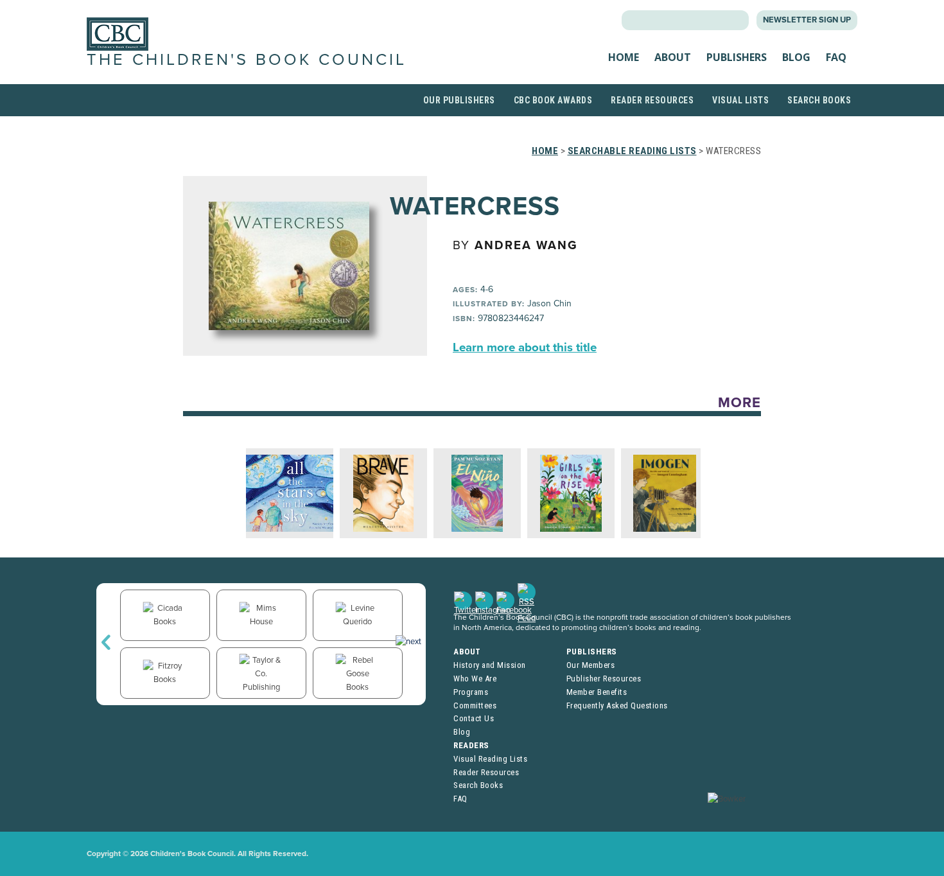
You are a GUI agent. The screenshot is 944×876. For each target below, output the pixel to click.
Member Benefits (596, 692)
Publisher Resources (604, 678)
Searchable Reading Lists (632, 151)
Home (623, 57)
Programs (470, 692)
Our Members (590, 665)
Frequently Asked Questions (617, 705)
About (672, 57)
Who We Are (474, 678)
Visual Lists (740, 100)
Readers (471, 745)
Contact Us (473, 718)
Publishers (736, 57)
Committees (474, 705)
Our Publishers (459, 100)
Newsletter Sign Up (807, 20)
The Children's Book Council (246, 59)
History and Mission (489, 665)
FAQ (836, 57)
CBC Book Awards (553, 100)
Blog (796, 57)
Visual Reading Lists (490, 759)
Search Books (819, 100)
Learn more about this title (525, 347)
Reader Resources (652, 100)
